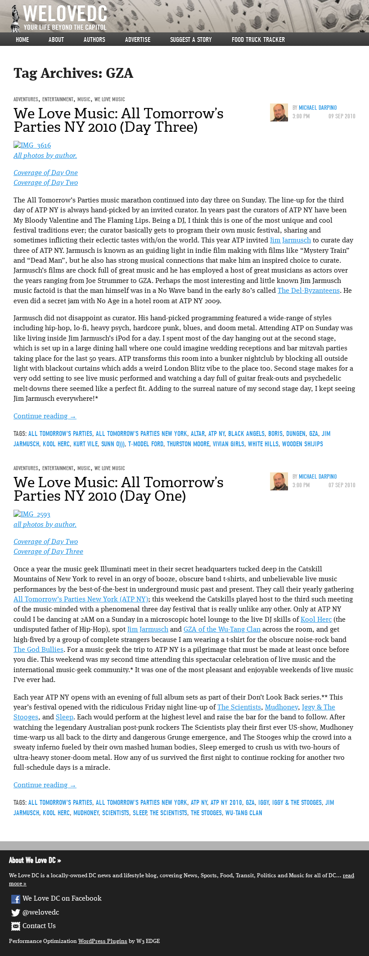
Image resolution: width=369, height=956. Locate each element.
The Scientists (239, 707)
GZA (313, 434)
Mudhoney (281, 707)
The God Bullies (38, 650)
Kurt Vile (85, 444)
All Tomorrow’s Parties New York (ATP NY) (81, 599)
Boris (275, 434)
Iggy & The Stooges (297, 803)
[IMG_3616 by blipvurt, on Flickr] (32, 145)
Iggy (263, 803)
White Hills (263, 444)
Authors (94, 40)
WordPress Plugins (102, 941)
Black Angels (246, 434)
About (56, 40)
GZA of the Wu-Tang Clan (222, 629)
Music (83, 99)
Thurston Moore (188, 444)
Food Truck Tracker (258, 40)
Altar (198, 434)
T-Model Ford (145, 444)
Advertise (137, 40)
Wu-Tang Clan (243, 813)
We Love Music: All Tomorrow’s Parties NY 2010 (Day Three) (119, 120)
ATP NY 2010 (226, 803)
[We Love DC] (189, 18)
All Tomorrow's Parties (60, 434)
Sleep (64, 717)
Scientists (115, 813)
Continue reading (45, 416)
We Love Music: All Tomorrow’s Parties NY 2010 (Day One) (119, 489)
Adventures (26, 99)
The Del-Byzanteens (309, 291)
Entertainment (57, 99)
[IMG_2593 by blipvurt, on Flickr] (32, 514)
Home (22, 40)
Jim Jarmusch (290, 240)
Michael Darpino (318, 108)
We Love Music (109, 99)
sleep (139, 813)
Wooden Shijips (302, 444)
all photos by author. (45, 525)
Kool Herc (56, 444)
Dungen (296, 434)
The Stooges (206, 813)
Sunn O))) (113, 444)
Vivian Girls (228, 444)
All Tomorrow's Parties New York (141, 434)
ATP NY (216, 434)
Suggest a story (191, 40)
